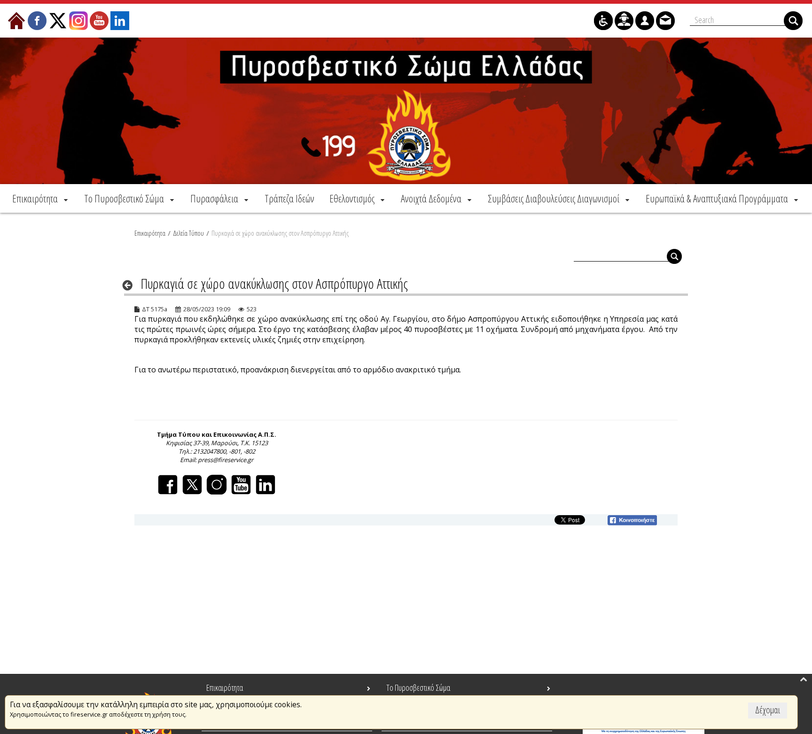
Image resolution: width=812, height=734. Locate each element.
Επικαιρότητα (149, 233)
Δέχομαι (767, 709)
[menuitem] (41, 198)
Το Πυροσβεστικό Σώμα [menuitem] (418, 687)
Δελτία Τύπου (188, 233)
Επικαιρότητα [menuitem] (224, 687)
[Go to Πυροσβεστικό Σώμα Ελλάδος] (406, 111)
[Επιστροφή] (130, 285)
